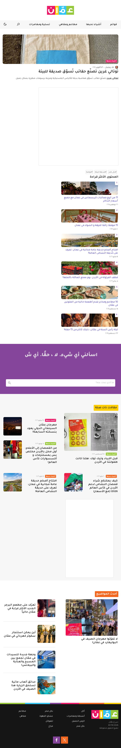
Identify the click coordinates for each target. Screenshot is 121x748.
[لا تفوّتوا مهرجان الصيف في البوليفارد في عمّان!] (92, 617)
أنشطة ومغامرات (76, 716)
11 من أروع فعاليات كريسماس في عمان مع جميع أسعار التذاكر (91, 199)
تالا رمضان (109, 67)
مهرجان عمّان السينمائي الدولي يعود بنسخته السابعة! (42, 429)
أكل (83, 711)
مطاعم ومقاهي (68, 24)
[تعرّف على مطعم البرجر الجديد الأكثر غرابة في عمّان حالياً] (46, 608)
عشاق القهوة (46, 716)
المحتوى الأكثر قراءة (104, 177)
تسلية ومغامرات (39, 24)
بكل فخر (80, 726)
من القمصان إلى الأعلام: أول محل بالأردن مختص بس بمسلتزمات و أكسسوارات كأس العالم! (41, 455)
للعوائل (49, 721)
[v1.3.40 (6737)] (104, 714)
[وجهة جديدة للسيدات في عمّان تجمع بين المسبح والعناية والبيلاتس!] (46, 659)
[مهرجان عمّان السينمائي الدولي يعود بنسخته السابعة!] (12, 426)
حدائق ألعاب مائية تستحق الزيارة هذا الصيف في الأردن (23, 686)
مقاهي (22, 716)
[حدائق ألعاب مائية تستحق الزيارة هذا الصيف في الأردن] (46, 685)
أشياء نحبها (93, 24)
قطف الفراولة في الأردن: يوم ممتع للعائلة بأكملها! (90, 277)
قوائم (113, 24)
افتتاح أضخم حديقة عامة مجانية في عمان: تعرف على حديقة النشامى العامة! (91, 251)
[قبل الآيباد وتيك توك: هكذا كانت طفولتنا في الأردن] (91, 432)
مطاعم (22, 711)
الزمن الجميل (78, 721)
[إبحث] (9, 383)
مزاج (51, 726)
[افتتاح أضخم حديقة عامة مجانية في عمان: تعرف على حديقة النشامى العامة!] (12, 482)
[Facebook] (56, 740)
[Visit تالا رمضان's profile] (116, 67)
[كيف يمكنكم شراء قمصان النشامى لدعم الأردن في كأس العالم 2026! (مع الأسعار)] (73, 482)
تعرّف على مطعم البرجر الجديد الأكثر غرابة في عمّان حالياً (20, 609)
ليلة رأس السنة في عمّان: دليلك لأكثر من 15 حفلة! (91, 329)
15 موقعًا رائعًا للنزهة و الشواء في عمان (96, 225)
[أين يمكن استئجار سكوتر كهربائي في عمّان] (46, 634)
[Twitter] (64, 740)
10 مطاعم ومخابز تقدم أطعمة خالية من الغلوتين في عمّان (91, 304)
